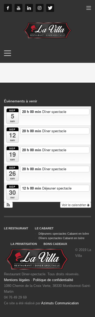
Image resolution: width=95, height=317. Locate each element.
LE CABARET (44, 228)
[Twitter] (50, 8)
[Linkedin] (29, 8)
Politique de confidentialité (53, 280)
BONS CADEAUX (55, 243)
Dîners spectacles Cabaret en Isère (61, 238)
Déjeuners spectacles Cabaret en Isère (64, 233)
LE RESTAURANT (16, 228)
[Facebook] (8, 8)
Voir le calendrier (74, 204)
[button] (8, 204)
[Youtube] (18, 8)
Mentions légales (17, 280)
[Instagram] (40, 8)
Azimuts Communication (60, 303)
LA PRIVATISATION (24, 243)
